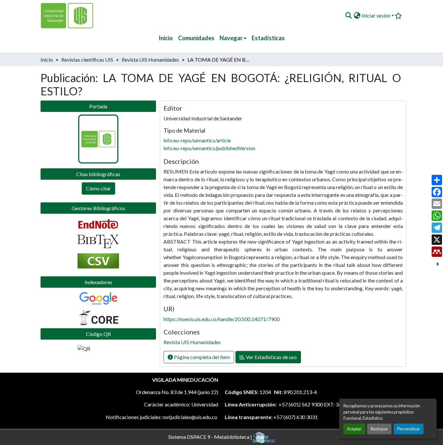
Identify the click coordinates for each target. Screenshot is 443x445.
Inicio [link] (47, 59)
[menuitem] (233, 38)
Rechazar (379, 428)
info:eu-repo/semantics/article (197, 140)
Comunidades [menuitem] (196, 38)
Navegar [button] (231, 38)
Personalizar (408, 428)
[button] (348, 15)
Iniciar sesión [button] (376, 15)
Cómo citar (98, 188)
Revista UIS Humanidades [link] (150, 59)
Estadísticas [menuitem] (268, 38)
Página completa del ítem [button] (201, 357)
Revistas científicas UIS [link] (87, 59)
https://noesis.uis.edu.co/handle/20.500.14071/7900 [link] (221, 319)
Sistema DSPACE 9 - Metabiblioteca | (210, 436)
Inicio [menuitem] (166, 38)
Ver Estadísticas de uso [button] (271, 357)
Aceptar (354, 428)
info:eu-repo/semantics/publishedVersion (209, 148)
